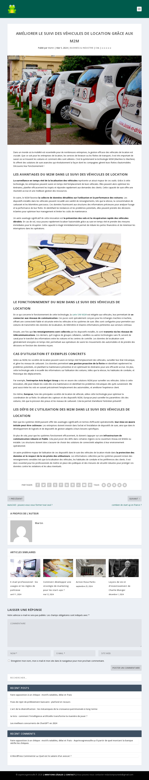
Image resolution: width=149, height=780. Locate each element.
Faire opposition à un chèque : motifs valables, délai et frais (41, 694)
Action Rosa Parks (85, 582)
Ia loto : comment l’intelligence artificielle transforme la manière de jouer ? (48, 716)
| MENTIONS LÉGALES (53, 774)
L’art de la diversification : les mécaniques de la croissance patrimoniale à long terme (53, 709)
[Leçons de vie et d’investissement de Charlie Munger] (124, 568)
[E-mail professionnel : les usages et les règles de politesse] (25, 568)
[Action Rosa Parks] (91, 568)
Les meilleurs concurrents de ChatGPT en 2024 (33, 723)
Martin (51, 47)
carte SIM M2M (79, 314)
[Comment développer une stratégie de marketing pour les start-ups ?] (58, 568)
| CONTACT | (70, 774)
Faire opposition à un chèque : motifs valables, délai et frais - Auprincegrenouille (51, 740)
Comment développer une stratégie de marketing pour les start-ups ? (57, 586)
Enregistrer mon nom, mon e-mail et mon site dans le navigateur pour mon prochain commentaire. (57, 660)
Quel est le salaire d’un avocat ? (55, 756)
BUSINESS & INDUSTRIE (81, 47)
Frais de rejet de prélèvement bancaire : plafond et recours (40, 702)
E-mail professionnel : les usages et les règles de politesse (24, 586)
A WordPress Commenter (23, 756)
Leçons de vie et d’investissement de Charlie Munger (119, 586)
